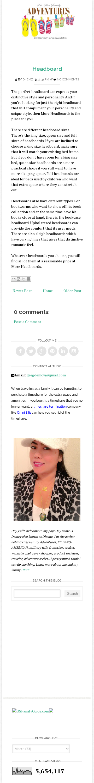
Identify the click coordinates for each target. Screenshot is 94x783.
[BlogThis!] (18, 279)
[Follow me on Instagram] (74, 351)
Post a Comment (27, 321)
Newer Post (22, 290)
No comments (68, 79)
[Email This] (13, 279)
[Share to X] (23, 279)
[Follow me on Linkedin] (63, 351)
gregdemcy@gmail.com (46, 374)
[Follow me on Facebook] (20, 351)
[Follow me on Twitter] (31, 351)
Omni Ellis (24, 413)
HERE (25, 570)
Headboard (47, 69)
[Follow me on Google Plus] (41, 351)
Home (48, 290)
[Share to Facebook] (28, 279)
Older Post (72, 290)
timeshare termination (50, 407)
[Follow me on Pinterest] (52, 351)
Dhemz (27, 79)
